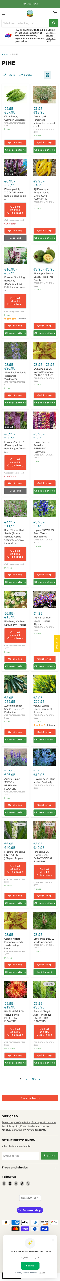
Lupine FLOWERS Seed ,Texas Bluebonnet (44, 533)
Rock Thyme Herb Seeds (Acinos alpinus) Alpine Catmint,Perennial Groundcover (14, 537)
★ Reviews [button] (57, 643)
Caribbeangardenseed (14, 220)
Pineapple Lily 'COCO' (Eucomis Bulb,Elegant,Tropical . (15, 194)
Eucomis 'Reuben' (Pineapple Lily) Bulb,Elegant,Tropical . (15, 446)
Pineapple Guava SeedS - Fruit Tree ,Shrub (43, 277)
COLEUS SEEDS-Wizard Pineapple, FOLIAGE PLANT (44, 372)
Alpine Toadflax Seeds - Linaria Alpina (42, 621)
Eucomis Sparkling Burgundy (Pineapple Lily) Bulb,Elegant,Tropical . (15, 284)
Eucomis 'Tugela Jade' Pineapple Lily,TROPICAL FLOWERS (42, 1016)
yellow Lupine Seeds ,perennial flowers (43, 709)
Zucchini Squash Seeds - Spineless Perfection (14, 709)
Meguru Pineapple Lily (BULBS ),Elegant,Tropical (14, 855)
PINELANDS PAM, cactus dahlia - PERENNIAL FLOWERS (14, 1016)
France (28, 1197)
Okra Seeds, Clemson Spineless (15, 118)
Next (35, 1079)
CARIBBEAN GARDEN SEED (14, 124)
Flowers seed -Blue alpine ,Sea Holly (44, 780)
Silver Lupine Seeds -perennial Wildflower (15, 376)
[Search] (53, 23)
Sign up (50, 1155)
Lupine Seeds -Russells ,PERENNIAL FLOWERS (42, 446)
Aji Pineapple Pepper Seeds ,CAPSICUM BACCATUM (41, 194)
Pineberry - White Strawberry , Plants (15, 623)
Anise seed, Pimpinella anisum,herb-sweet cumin (44, 121)
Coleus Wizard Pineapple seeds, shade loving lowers (13, 943)
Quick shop (15, 142)
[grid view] (47, 75)
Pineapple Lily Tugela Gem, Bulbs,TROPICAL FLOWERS (43, 856)
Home (5, 54)
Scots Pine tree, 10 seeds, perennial (44, 940)
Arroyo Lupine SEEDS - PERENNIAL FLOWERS (12, 783)
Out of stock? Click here (15, 210)
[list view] (54, 75)
